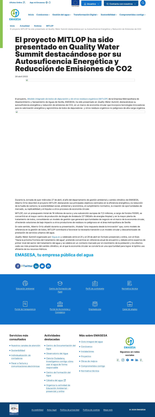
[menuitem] (91, 3)
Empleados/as (95, 309)
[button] (143, 3)
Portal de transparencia (25, 309)
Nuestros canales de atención (25, 345)
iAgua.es (56, 237)
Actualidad (24, 26)
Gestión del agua (60, 14)
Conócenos (42, 14)
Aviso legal (52, 410)
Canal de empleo (129, 309)
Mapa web (108, 410)
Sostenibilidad (108, 14)
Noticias (38, 26)
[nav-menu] (98, 4)
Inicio (31, 14)
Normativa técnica (130, 288)
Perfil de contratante (95, 288)
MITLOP (49, 26)
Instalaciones (87, 351)
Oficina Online (15, 2)
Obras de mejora (89, 361)
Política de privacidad (69, 410)
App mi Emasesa (37, 2)
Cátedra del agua (54, 380)
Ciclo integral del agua (92, 342)
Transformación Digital (85, 14)
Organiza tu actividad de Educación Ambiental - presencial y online (58, 388)
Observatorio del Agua (57, 353)
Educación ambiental (25, 288)
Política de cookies (91, 410)
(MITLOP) (67, 99)
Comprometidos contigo (131, 14)
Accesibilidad (37, 410)
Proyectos (86, 356)
